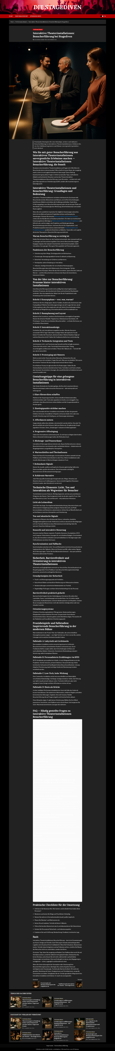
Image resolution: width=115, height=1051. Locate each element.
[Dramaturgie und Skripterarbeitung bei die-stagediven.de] (79, 1035)
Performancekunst (21, 16)
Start (11, 16)
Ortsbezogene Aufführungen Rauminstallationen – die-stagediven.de (63, 1002)
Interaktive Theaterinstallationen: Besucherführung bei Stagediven (61, 1035)
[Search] (105, 16)
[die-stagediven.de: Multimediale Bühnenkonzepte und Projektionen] (79, 1023)
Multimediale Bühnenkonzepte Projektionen (65, 221)
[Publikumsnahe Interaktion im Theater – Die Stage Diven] (16, 1035)
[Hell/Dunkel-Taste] (101, 16)
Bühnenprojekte (35, 16)
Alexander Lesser (39, 39)
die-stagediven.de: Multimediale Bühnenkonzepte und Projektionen (93, 1023)
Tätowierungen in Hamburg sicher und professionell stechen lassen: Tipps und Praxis (31, 1002)
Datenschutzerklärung (61, 1045)
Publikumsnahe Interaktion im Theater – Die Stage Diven (31, 1035)
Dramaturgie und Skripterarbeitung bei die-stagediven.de (94, 1035)
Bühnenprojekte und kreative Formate (66, 216)
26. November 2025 (51, 39)
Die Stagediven (57, 7)
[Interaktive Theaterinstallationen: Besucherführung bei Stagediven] (47, 1035)
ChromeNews (65, 1049)
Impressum (49, 1045)
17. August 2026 (28, 1007)
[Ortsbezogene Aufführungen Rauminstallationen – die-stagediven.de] (47, 1002)
